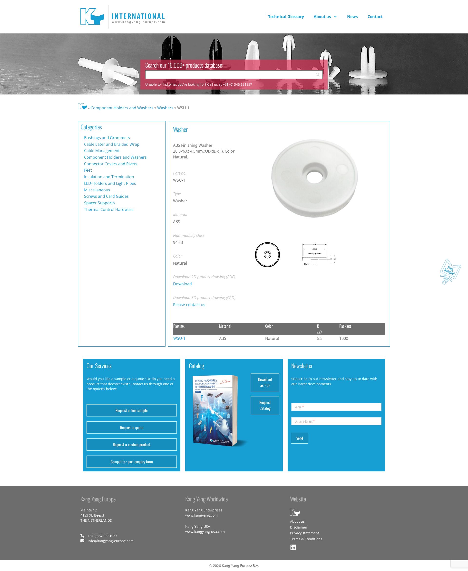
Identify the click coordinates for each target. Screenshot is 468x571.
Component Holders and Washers (122, 108)
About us (322, 16)
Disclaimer (298, 527)
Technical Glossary (286, 16)
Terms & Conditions (306, 539)
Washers (165, 108)
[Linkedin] (293, 547)
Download (182, 284)
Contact (375, 16)
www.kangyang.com (201, 515)
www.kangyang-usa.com (205, 531)
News (352, 16)
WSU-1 (179, 338)
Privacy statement (304, 533)
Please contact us (189, 304)
